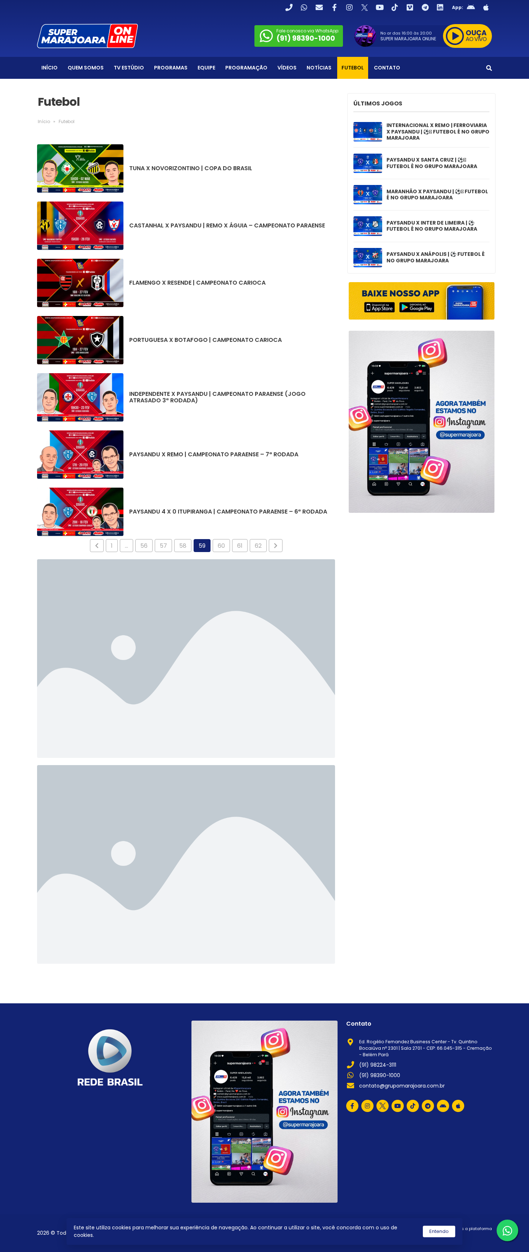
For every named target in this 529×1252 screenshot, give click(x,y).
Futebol (353, 67)
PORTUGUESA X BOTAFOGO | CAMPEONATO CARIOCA (205, 340)
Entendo (439, 1231)
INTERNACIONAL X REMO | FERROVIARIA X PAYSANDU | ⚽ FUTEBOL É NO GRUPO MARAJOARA (437, 131)
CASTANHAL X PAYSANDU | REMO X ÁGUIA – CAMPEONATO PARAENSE (227, 225)
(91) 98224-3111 (377, 1064)
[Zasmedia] (474, 1237)
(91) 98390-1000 (379, 1075)
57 (163, 546)
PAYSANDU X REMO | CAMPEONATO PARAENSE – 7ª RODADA (213, 454)
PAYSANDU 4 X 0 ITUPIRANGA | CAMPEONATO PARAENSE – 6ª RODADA (228, 512)
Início (49, 67)
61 (240, 546)
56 (144, 546)
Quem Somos (86, 67)
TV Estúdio (129, 67)
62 (258, 546)
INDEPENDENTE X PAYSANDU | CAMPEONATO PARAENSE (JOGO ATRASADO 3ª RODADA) (217, 397)
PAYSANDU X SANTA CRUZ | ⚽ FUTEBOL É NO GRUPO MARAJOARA (431, 163)
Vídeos (287, 67)
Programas (170, 67)
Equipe (206, 67)
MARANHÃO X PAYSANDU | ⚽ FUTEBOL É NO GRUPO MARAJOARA (437, 195)
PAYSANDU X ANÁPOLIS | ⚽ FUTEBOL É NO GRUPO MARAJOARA (435, 257)
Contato (387, 67)
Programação (246, 67)
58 (182, 546)
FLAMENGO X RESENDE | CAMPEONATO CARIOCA (197, 283)
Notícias (319, 67)
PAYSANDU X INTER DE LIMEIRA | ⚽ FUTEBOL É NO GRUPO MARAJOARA (431, 226)
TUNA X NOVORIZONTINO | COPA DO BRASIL (190, 168)
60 (221, 546)
